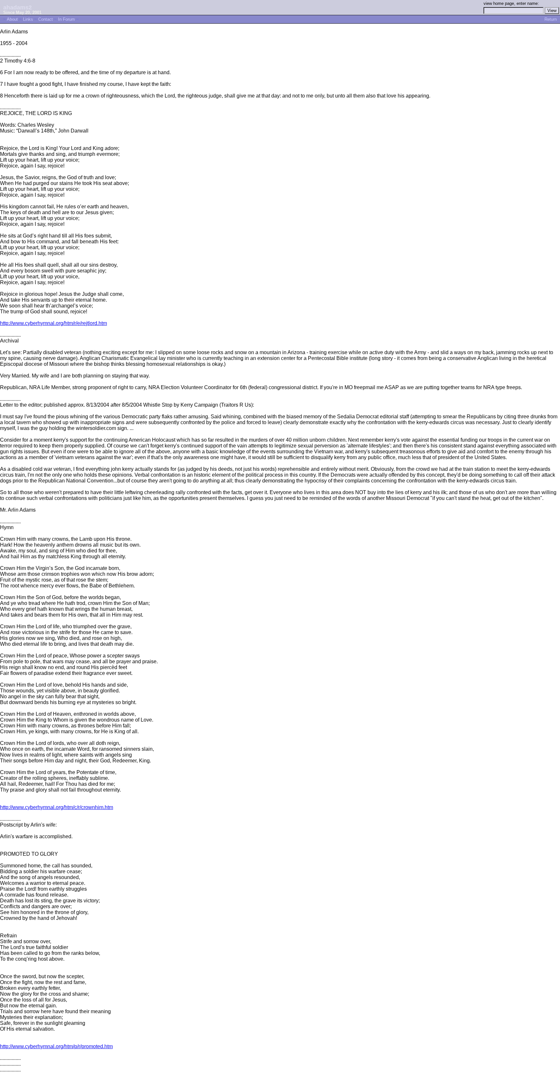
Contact (45, 19)
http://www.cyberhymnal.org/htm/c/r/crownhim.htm (56, 807)
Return (550, 19)
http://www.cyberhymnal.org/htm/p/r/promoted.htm (56, 1046)
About (12, 19)
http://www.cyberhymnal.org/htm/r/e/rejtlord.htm (53, 323)
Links (28, 19)
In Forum (66, 19)
